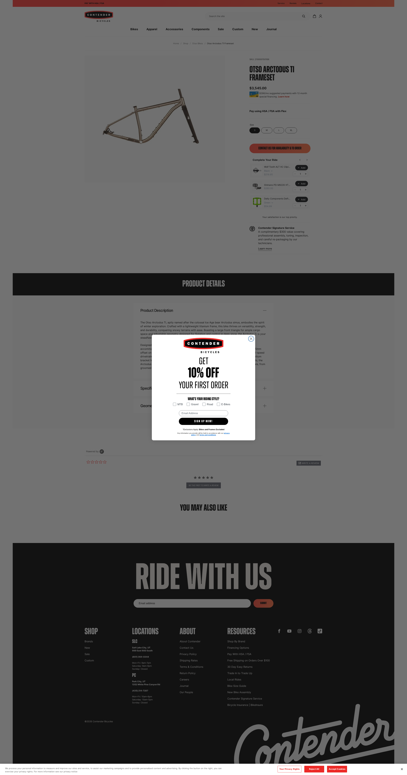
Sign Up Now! (203, 421)
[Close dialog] (251, 338)
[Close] (401, 769)
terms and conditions (208, 435)
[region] (203, 769)
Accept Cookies (337, 769)
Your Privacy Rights (289, 769)
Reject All (314, 769)
